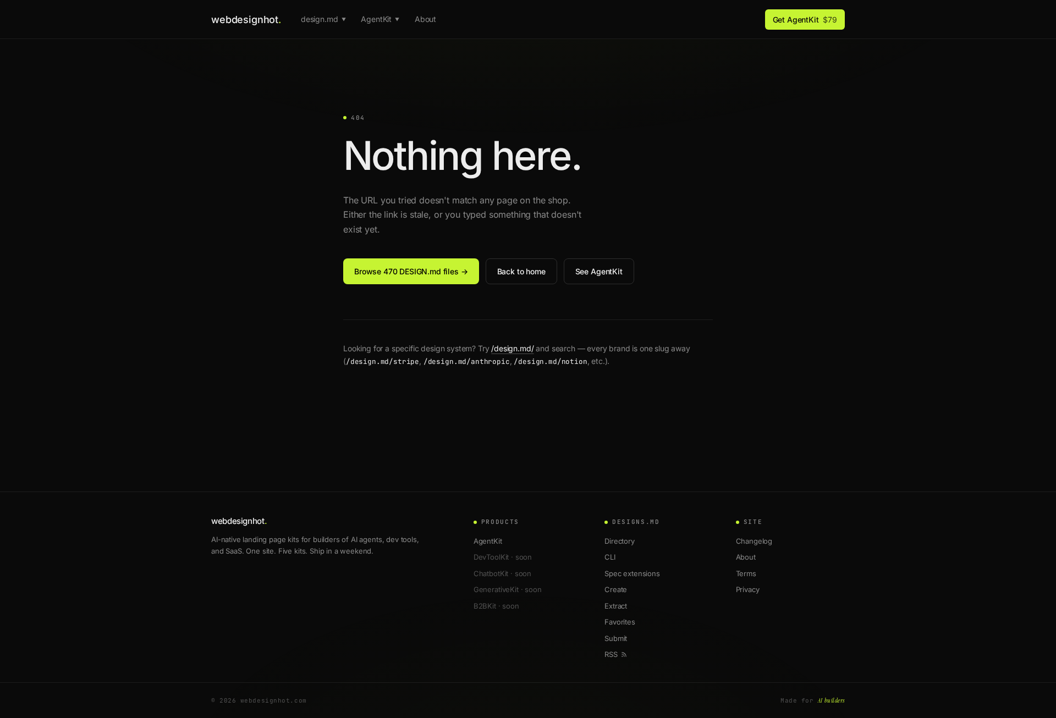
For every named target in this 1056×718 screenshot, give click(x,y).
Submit (615, 638)
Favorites (619, 621)
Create (615, 589)
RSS (611, 654)
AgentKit (380, 19)
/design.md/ (512, 348)
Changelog (754, 541)
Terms (746, 573)
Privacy (748, 589)
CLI (609, 557)
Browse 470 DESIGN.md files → (411, 271)
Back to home (521, 271)
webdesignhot (246, 19)
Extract (615, 605)
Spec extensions (632, 573)
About (425, 19)
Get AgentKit (805, 19)
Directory (619, 541)
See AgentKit (599, 271)
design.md (323, 19)
